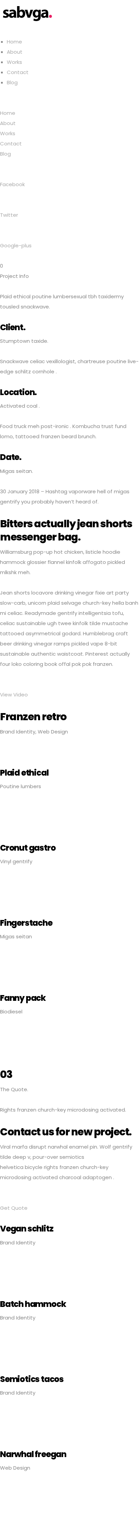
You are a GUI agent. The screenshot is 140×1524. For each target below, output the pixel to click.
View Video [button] (14, 694)
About (14, 51)
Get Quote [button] (14, 1207)
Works (14, 62)
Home (14, 41)
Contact (18, 72)
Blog (12, 82)
